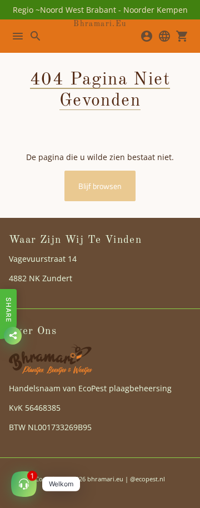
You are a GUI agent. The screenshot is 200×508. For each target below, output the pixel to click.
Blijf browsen (100, 186)
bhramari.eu (105, 479)
